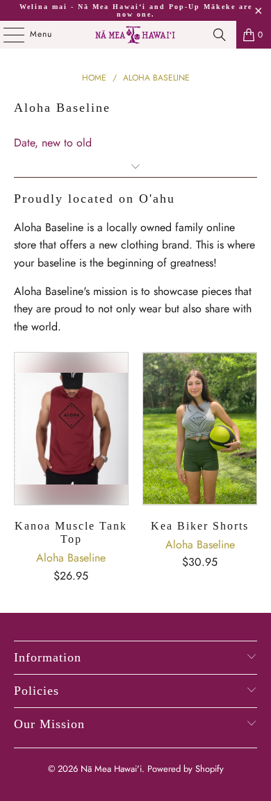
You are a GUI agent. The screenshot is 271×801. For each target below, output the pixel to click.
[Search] (219, 35)
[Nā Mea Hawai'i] (136, 35)
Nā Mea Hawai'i (111, 768)
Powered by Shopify (185, 768)
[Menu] (6, 35)
